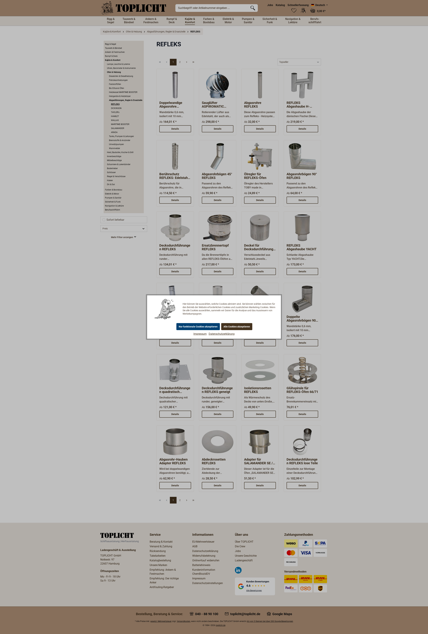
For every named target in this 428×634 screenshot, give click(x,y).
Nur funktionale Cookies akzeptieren (198, 326)
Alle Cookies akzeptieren (237, 326)
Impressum (200, 333)
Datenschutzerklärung (222, 333)
